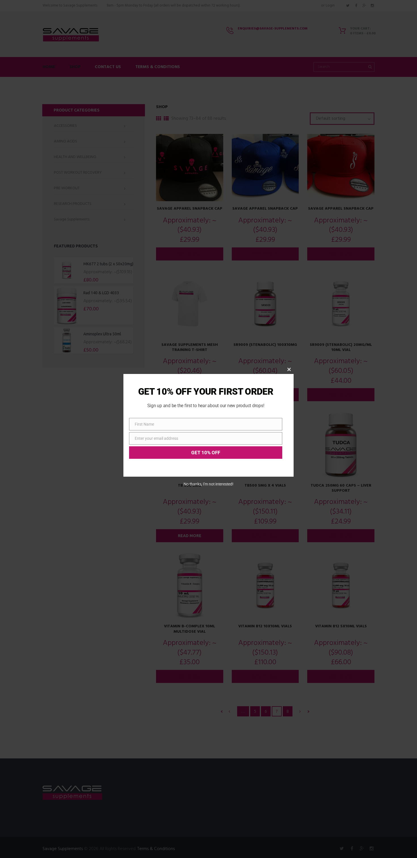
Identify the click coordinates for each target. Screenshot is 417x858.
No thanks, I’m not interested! (208, 484)
